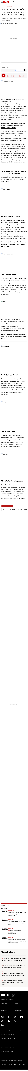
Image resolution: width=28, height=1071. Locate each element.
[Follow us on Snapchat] (11, 1021)
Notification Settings (8, 1047)
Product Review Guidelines (16, 1064)
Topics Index (19, 1010)
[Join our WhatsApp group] (4, 1025)
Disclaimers (5, 1030)
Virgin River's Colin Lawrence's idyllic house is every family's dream (13, 974)
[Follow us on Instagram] (4, 1017)
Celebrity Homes (8, 509)
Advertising (5, 1007)
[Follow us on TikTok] (23, 1017)
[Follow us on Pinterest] (17, 1021)
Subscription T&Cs (20, 1007)
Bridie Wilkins (5, 64)
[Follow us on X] (17, 1017)
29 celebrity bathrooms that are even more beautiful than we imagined (14, 967)
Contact (4, 1010)
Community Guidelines (8, 1034)
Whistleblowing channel (9, 1038)
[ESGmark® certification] (12, 995)
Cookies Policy (15, 1030)
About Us (4, 1003)
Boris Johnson (16, 99)
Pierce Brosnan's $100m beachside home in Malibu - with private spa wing (16, 932)
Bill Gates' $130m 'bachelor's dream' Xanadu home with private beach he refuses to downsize (17, 941)
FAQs (16, 1003)
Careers (3, 1064)
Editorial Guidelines (7, 1056)
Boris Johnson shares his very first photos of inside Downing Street (13, 337)
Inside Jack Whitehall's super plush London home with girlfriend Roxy (14, 959)
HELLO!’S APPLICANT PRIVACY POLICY (11, 1060)
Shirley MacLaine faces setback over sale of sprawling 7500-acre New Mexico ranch (17, 914)
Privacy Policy (6, 1043)
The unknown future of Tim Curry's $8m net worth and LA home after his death (17, 923)
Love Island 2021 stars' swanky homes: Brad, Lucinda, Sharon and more (12, 982)
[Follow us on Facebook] (11, 1017)
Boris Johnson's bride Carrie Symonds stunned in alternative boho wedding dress (13, 125)
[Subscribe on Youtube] (4, 1021)
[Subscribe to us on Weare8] (23, 1021)
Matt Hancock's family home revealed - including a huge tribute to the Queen (13, 244)
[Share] (25, 70)
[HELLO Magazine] (6, 2)
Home (4, 6)
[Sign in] (23, 2)
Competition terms (7, 1051)
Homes (9, 6)
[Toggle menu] (2, 2)
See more (4, 908)
